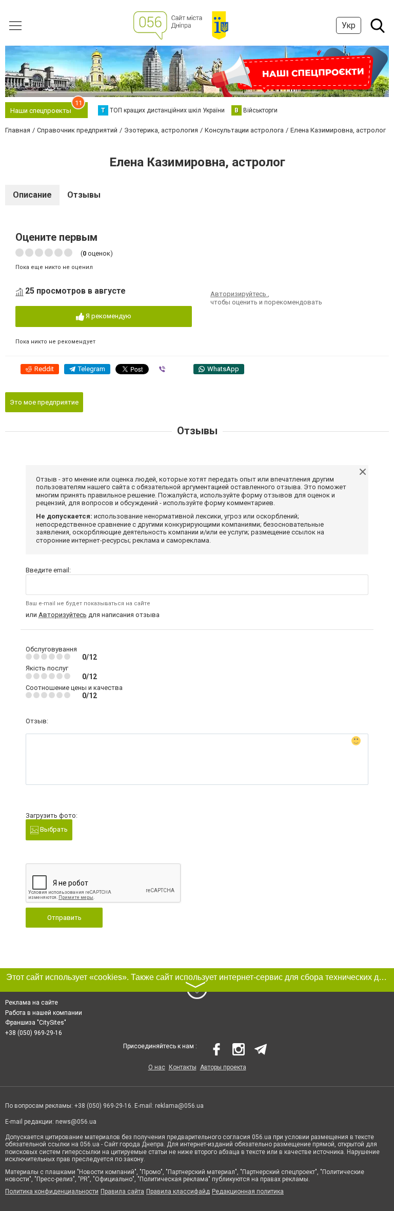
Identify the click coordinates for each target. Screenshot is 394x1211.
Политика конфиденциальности (51, 1191)
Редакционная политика (248, 1191)
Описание (32, 195)
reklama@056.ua (179, 1105)
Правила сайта (122, 1191)
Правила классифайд (178, 1191)
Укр (349, 25)
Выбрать (53, 829)
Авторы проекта (223, 1067)
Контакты (182, 1067)
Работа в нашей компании (43, 1012)
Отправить (64, 917)
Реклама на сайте (31, 1002)
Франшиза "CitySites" (35, 1022)
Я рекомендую (107, 316)
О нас (156, 1067)
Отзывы (84, 195)
